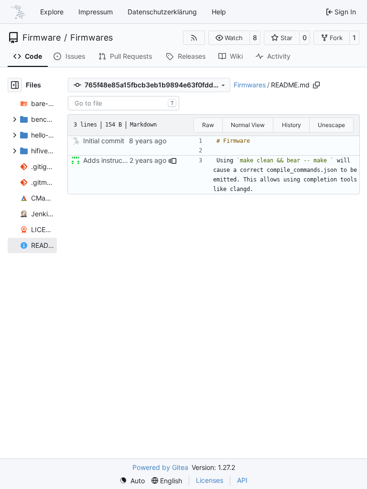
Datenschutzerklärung (162, 12)
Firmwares (91, 38)
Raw (208, 124)
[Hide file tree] (15, 85)
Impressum (95, 12)
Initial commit (103, 141)
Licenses (209, 480)
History (291, 124)
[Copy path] (316, 85)
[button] (229, 38)
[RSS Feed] (194, 38)
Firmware (41, 38)
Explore (52, 12)
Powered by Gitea (160, 467)
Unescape (331, 124)
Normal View (248, 124)
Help (219, 12)
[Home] (18, 12)
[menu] (132, 481)
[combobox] (123, 103)
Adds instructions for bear (123, 160)
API (242, 480)
